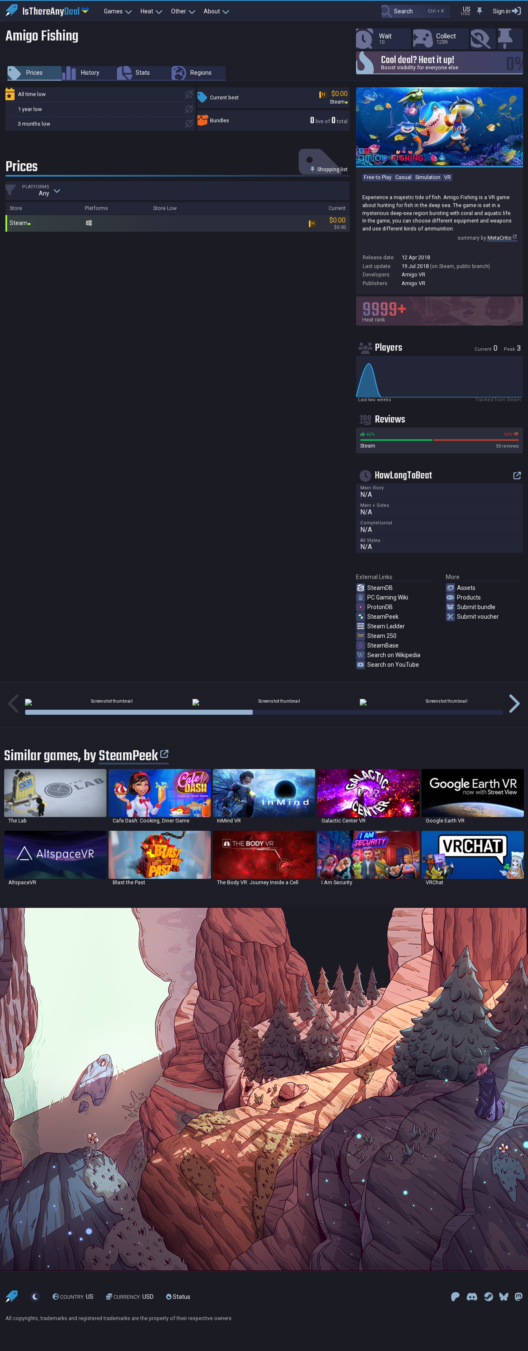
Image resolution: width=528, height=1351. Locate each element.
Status (181, 1296)
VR (447, 177)
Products (469, 597)
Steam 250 (382, 635)
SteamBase (383, 645)
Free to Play (378, 177)
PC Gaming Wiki (387, 597)
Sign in (501, 11)
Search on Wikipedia (393, 655)
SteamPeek (383, 616)
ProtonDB (380, 607)
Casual (403, 177)
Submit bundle (476, 607)
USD (134, 1296)
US (76, 1296)
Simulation (427, 177)
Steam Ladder (386, 626)
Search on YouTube (393, 664)
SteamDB (380, 587)
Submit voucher (478, 616)
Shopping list (332, 169)
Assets (466, 587)
